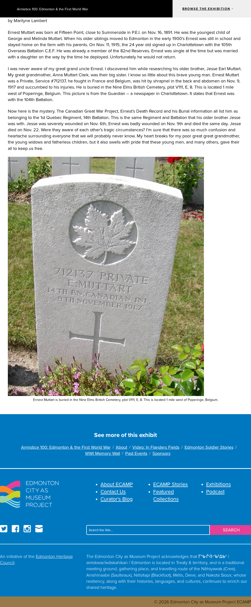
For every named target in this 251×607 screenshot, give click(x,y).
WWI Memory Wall (102, 453)
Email (39, 528)
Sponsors (161, 453)
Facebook (15, 528)
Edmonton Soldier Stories (209, 447)
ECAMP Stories (170, 484)
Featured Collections (166, 495)
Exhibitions (218, 484)
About (121, 447)
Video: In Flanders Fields (155, 447)
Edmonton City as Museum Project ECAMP (6, 8)
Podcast (215, 491)
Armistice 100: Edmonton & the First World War (52, 9)
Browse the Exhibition (206, 9)
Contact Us (113, 491)
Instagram (27, 528)
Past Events (136, 453)
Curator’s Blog (116, 498)
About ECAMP (116, 484)
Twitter (3, 528)
